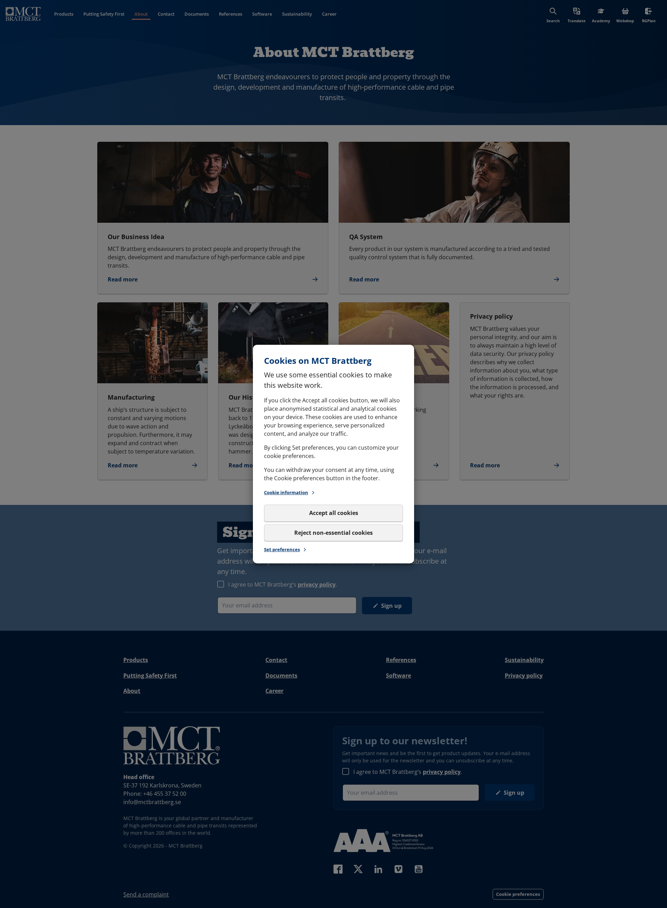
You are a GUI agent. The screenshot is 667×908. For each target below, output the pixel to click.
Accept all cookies (333, 513)
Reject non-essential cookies (333, 533)
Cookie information (286, 493)
